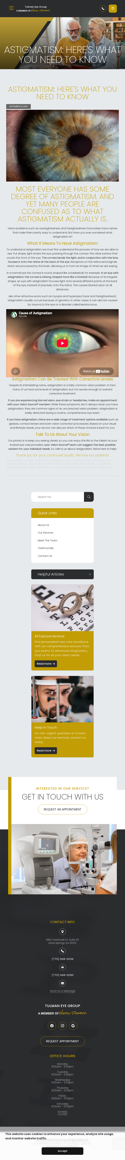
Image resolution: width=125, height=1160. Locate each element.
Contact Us (45, 556)
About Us (43, 525)
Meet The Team (47, 540)
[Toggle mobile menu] (11, 8)
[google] (73, 1026)
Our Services (45, 533)
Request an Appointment (62, 809)
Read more (44, 664)
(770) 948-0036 (62, 959)
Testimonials (46, 548)
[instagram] (62, 1026)
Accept (62, 1151)
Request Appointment (62, 1041)
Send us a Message (62, 991)
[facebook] (52, 1026)
